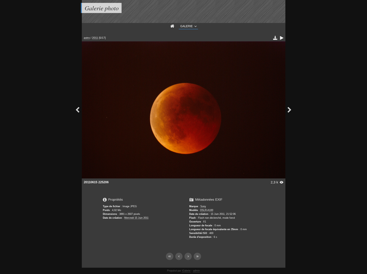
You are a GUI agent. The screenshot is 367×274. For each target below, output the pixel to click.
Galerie (186, 26)
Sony (203, 206)
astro (87, 37)
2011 (95, 37)
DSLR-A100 (206, 210)
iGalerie (186, 270)
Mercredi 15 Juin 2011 (136, 217)
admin (196, 270)
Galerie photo (102, 8)
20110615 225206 (96, 182)
